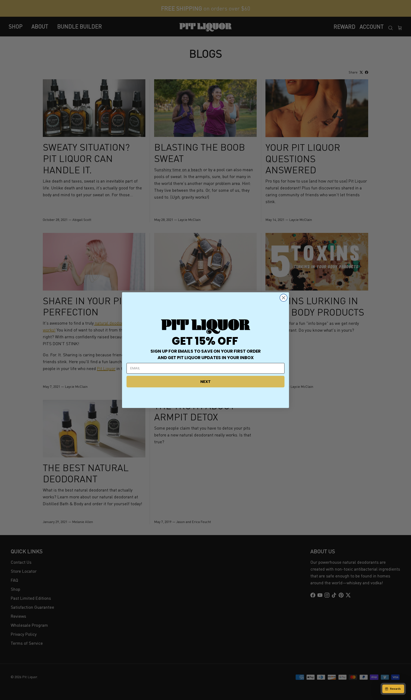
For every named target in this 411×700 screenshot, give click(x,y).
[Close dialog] (283, 297)
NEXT (205, 381)
